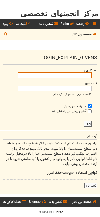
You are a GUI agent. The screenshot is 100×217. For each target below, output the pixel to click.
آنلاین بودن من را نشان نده (69, 111)
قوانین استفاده (86, 172)
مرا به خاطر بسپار (75, 106)
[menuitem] (83, 24)
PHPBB (59, 212)
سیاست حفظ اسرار (60, 172)
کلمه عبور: (90, 83)
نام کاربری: (90, 70)
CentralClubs (44, 212)
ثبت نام (91, 185)
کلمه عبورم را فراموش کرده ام (72, 94)
